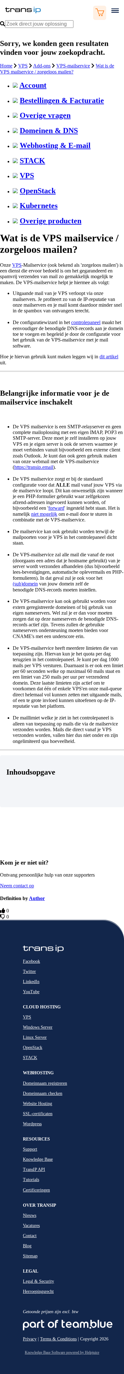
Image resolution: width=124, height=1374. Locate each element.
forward (56, 508)
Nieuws (29, 1215)
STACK (32, 161)
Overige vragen (45, 115)
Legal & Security (38, 1281)
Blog (27, 1245)
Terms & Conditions (58, 1339)
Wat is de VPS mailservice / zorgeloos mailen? (57, 68)
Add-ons (42, 65)
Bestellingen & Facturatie (62, 100)
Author (37, 898)
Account (32, 85)
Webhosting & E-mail (55, 145)
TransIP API (34, 1169)
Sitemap (30, 1256)
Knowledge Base (38, 1159)
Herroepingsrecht (38, 1291)
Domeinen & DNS (49, 130)
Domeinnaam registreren (45, 1083)
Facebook (31, 961)
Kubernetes (39, 205)
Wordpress (32, 1124)
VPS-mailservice (73, 65)
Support (30, 1149)
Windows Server (37, 1027)
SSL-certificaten (37, 1113)
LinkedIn (31, 981)
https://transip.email (33, 467)
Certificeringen (36, 1190)
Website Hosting (37, 1103)
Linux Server (35, 1037)
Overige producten (50, 221)
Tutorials (31, 1179)
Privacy (30, 1339)
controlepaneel (85, 322)
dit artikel (109, 356)
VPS (23, 65)
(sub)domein (25, 583)
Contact (30, 1235)
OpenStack (38, 191)
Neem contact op (17, 885)
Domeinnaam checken (42, 1093)
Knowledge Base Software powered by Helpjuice (62, 1352)
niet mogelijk (44, 514)
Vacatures (31, 1225)
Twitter (29, 971)
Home (6, 65)
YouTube (31, 991)
